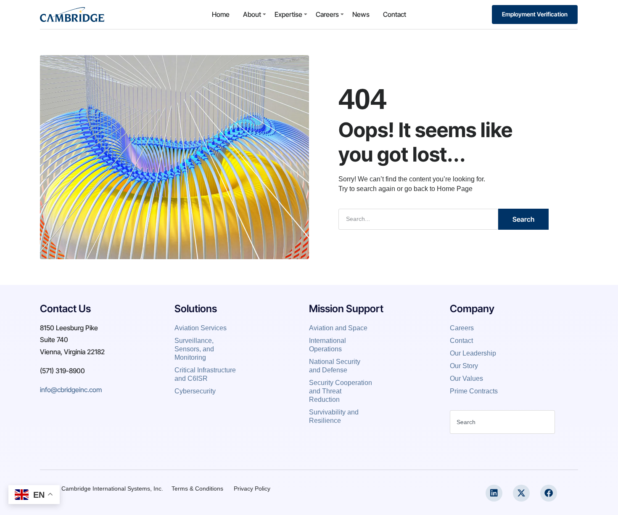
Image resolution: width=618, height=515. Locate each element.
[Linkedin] (494, 493)
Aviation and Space (338, 328)
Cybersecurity (195, 391)
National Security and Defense (334, 366)
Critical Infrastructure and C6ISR (205, 374)
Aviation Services (201, 328)
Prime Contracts (474, 391)
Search (523, 219)
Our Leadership (474, 353)
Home (221, 14)
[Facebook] (548, 493)
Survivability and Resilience (334, 416)
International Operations (327, 345)
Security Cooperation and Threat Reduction (340, 391)
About (252, 14)
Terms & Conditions (197, 488)
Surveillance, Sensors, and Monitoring (194, 349)
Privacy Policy (252, 488)
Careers (327, 14)
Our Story (464, 365)
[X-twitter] (521, 493)
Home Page (455, 188)
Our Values (466, 378)
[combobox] (502, 422)
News (361, 14)
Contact (394, 14)
